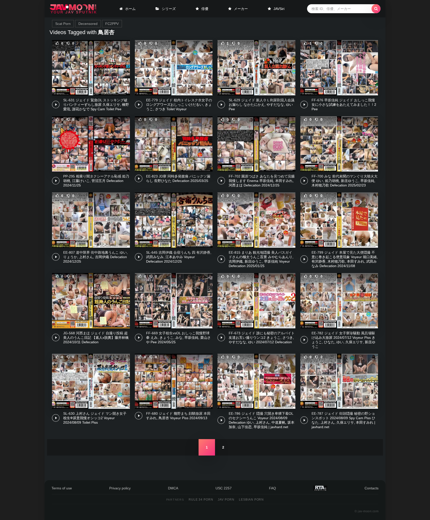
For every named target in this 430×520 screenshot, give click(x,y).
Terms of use (62, 488)
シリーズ (169, 9)
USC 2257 (223, 488)
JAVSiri (278, 9)
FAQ (272, 488)
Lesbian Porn (251, 499)
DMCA (173, 488)
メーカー (241, 9)
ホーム (130, 9)
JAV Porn (226, 499)
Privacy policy (120, 488)
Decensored (88, 24)
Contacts (371, 488)
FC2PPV (112, 24)
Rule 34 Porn (201, 499)
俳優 (204, 9)
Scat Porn (63, 24)
